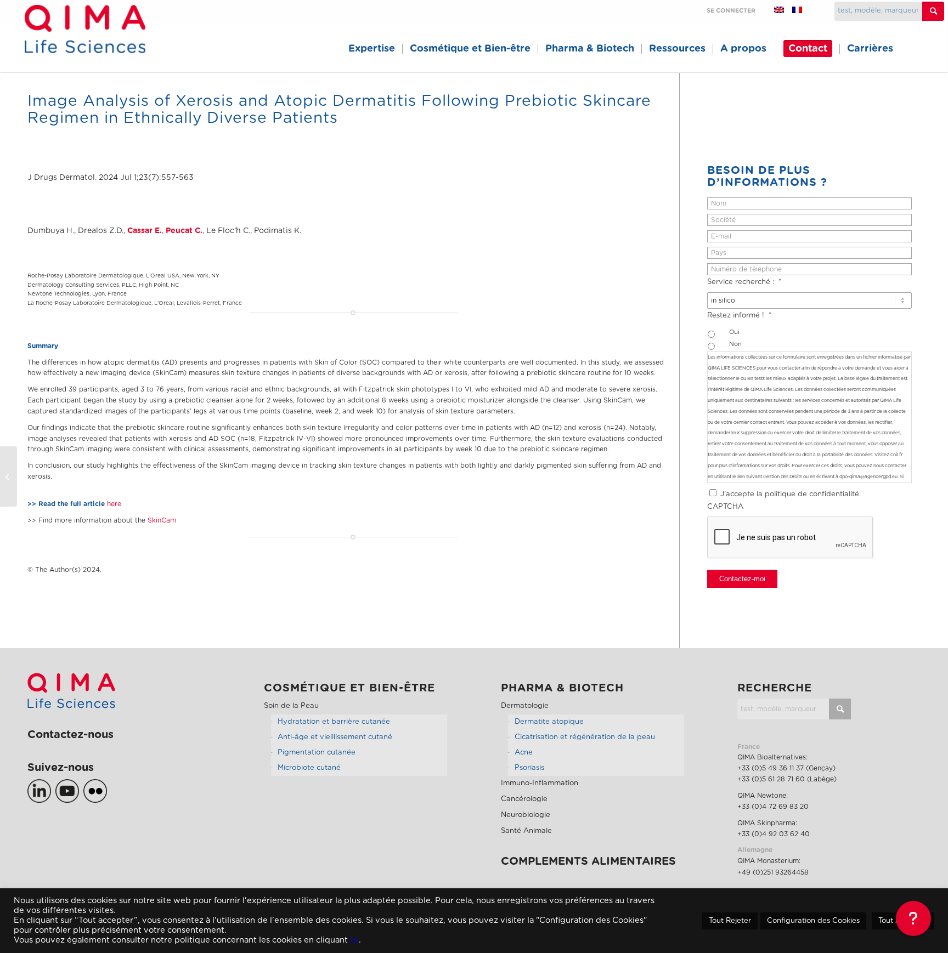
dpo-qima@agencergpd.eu (868, 476)
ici (354, 940)
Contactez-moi (742, 579)
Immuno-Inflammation (539, 783)
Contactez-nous (70, 734)
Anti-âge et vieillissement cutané (335, 737)
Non (735, 344)
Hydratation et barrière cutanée (334, 721)
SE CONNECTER (731, 11)
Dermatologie (525, 706)
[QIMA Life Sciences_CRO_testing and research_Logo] (85, 41)
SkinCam (162, 520)
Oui (734, 332)
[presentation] (790, 538)
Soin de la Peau (291, 706)
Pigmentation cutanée (317, 752)
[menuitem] (371, 49)
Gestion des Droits (782, 476)
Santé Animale (526, 831)
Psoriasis (529, 768)
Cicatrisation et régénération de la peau (585, 737)
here (114, 504)
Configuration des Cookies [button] (813, 920)
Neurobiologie (525, 815)
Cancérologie (524, 799)
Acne (524, 752)
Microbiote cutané (309, 768)
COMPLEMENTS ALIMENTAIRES (588, 861)
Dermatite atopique (549, 721)
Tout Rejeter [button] (730, 920)
